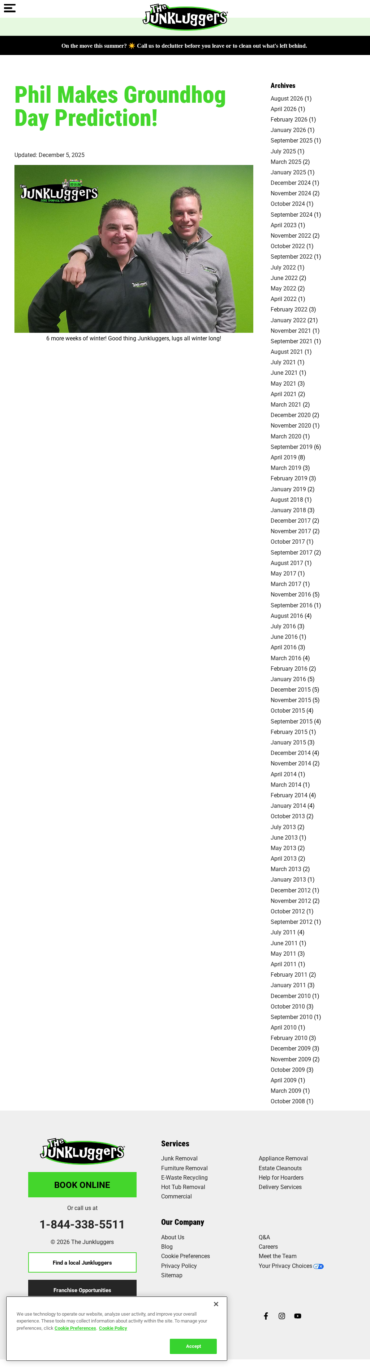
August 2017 (287, 562)
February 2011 (289, 974)
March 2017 (286, 583)
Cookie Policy (113, 1328)
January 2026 (288, 129)
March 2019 (286, 467)
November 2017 (291, 530)
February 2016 (289, 668)
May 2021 (283, 383)
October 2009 (288, 1069)
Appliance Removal (283, 1158)
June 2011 (284, 942)
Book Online (82, 1184)
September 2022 (292, 256)
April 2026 (284, 108)
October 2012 (288, 911)
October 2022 (288, 245)
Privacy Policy (179, 1265)
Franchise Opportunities (82, 1290)
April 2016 (284, 647)
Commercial (176, 1196)
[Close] (216, 1304)
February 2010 (289, 1037)
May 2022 (283, 288)
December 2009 (291, 1048)
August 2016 (287, 615)
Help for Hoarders (281, 1177)
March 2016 (286, 657)
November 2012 (291, 900)
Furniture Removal (184, 1167)
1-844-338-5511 (82, 1224)
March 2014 (286, 784)
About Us (172, 1237)
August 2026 (287, 98)
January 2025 (288, 172)
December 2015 (291, 689)
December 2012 (291, 890)
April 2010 (284, 1027)
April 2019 (284, 457)
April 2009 (284, 1080)
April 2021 (284, 393)
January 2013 (288, 879)
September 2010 (292, 1016)
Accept (193, 1346)
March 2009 (286, 1090)
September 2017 (292, 552)
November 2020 (291, 425)
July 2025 (283, 151)
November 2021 (291, 330)
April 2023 (284, 224)
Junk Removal (179, 1158)
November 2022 (291, 235)
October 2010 (288, 1006)
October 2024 (288, 203)
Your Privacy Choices (285, 1265)
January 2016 (288, 678)
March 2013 (286, 868)
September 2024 (292, 214)
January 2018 (288, 509)
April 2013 (284, 858)
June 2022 (284, 277)
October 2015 (288, 710)
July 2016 (283, 626)
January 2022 (288, 320)
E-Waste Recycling (184, 1177)
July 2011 (283, 932)
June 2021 (284, 372)
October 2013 (288, 815)
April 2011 (284, 963)
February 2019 (289, 478)
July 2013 (283, 826)
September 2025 (292, 140)
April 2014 (284, 773)
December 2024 (291, 182)
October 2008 (288, 1101)
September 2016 (292, 605)
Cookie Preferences (75, 1328)
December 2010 (291, 995)
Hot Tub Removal (183, 1186)
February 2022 (289, 309)
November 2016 (291, 594)
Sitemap (171, 1275)
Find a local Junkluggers (82, 1262)
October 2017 (288, 541)
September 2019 (292, 446)
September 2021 (292, 340)
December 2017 (291, 520)
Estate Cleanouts (280, 1167)
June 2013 (284, 837)
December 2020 (291, 414)
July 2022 (283, 267)
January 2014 (288, 805)
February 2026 (289, 119)
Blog (167, 1246)
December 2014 (291, 752)
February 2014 (289, 794)
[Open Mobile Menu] (10, 9)
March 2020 (286, 436)
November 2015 (291, 699)
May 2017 (283, 573)
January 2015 (288, 742)
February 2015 (289, 731)
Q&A (264, 1237)
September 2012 (292, 921)
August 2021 (287, 351)
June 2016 (284, 636)
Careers (268, 1246)
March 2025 (286, 161)
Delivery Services (280, 1186)
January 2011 (288, 984)
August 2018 (287, 499)
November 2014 (291, 763)
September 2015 (292, 721)
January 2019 (288, 488)
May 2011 (283, 953)
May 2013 (283, 847)
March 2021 (286, 404)
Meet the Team (278, 1255)
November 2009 (291, 1059)
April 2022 (284, 298)
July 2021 (283, 361)
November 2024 (291, 193)
